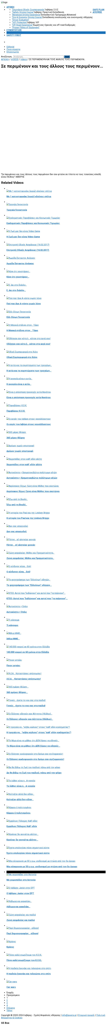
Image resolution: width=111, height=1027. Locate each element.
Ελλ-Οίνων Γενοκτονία (18, 317)
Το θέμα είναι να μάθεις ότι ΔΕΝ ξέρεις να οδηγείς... (33, 746)
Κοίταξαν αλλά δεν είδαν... (20, 799)
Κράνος (10, 947)
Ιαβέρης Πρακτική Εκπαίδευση (49, 12)
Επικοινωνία (12, 52)
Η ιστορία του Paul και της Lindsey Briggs (27, 518)
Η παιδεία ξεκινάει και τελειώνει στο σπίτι (28, 973)
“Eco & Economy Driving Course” (27, 17)
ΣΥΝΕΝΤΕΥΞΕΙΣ (14, 30)
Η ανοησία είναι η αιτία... (18, 384)
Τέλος (9, 1010)
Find (67, 57)
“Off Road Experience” (22, 25)
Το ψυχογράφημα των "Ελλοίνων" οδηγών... (29, 585)
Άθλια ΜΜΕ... (13, 638)
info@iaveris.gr (69, 1015)
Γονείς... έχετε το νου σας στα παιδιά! (25, 705)
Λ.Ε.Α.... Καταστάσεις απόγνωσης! (23, 679)
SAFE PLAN (98, 9)
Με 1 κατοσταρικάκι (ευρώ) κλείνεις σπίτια (28, 196)
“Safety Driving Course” (23, 12)
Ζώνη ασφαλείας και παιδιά (20, 920)
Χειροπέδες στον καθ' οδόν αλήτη (24, 464)
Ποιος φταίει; (13, 665)
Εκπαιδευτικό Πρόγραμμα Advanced (58, 14)
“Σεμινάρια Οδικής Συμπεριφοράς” (28, 9)
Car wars (11, 987)
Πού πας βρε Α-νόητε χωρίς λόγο (23, 303)
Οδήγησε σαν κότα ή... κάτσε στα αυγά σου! (28, 344)
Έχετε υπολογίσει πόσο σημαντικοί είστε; (28, 853)
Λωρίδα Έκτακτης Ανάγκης (20, 263)
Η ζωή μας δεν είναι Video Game (23, 236)
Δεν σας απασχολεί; (16, 531)
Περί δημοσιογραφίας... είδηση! (22, 933)
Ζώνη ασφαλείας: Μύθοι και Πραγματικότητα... (30, 558)
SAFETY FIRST (13, 35)
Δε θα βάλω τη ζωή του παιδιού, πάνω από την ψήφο (33, 772)
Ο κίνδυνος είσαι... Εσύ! (18, 571)
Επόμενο (10, 1008)
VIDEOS (10, 32)
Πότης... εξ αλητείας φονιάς (20, 545)
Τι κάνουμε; (12, 625)
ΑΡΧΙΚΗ (10, 7)
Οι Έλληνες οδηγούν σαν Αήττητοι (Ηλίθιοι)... (29, 719)
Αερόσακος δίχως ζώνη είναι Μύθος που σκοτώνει (33, 491)
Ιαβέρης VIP (33, 22)
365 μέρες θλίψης (15, 437)
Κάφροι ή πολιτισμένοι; (18, 813)
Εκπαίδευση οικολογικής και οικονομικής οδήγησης (68, 17)
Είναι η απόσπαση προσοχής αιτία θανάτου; (28, 397)
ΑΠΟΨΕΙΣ (97, 12)
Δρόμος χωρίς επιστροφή (19, 451)
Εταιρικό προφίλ (86, 1015)
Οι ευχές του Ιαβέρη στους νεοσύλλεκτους (28, 424)
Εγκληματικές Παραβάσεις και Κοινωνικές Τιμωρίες (33, 223)
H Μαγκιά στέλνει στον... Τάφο (22, 330)
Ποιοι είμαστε (13, 49)
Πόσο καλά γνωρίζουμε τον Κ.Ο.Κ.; (24, 960)
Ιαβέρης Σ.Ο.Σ (51, 9)
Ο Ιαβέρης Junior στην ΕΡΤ (20, 893)
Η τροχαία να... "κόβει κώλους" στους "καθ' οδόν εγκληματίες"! (38, 732)
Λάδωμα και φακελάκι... (18, 906)
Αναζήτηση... (7, 56)
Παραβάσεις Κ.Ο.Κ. (15, 411)
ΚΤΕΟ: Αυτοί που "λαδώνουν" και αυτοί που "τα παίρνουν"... (37, 598)
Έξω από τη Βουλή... (16, 504)
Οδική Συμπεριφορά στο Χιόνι (21, 357)
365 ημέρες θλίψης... (17, 692)
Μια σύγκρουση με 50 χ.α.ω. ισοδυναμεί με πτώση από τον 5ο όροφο (41, 866)
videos (23, 59)
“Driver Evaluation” (20, 20)
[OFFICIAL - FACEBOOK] (103, 56)
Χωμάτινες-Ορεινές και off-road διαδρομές (54, 25)
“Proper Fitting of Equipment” (26, 27)
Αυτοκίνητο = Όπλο (16, 612)
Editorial (10, 47)
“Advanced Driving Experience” (26, 14)
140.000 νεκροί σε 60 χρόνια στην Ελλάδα (27, 652)
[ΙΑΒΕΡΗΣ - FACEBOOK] (105, 56)
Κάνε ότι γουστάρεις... (17, 277)
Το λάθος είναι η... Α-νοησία (20, 786)
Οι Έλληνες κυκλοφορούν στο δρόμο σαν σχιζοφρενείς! (35, 759)
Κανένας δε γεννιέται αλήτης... (22, 840)
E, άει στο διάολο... (16, 290)
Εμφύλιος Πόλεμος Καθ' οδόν (21, 826)
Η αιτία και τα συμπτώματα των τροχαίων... (28, 370)
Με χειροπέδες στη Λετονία (20, 880)
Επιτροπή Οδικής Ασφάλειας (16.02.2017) (27, 250)
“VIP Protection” (19, 22)
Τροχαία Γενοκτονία (16, 210)
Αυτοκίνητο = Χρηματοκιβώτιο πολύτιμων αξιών (31, 478)
